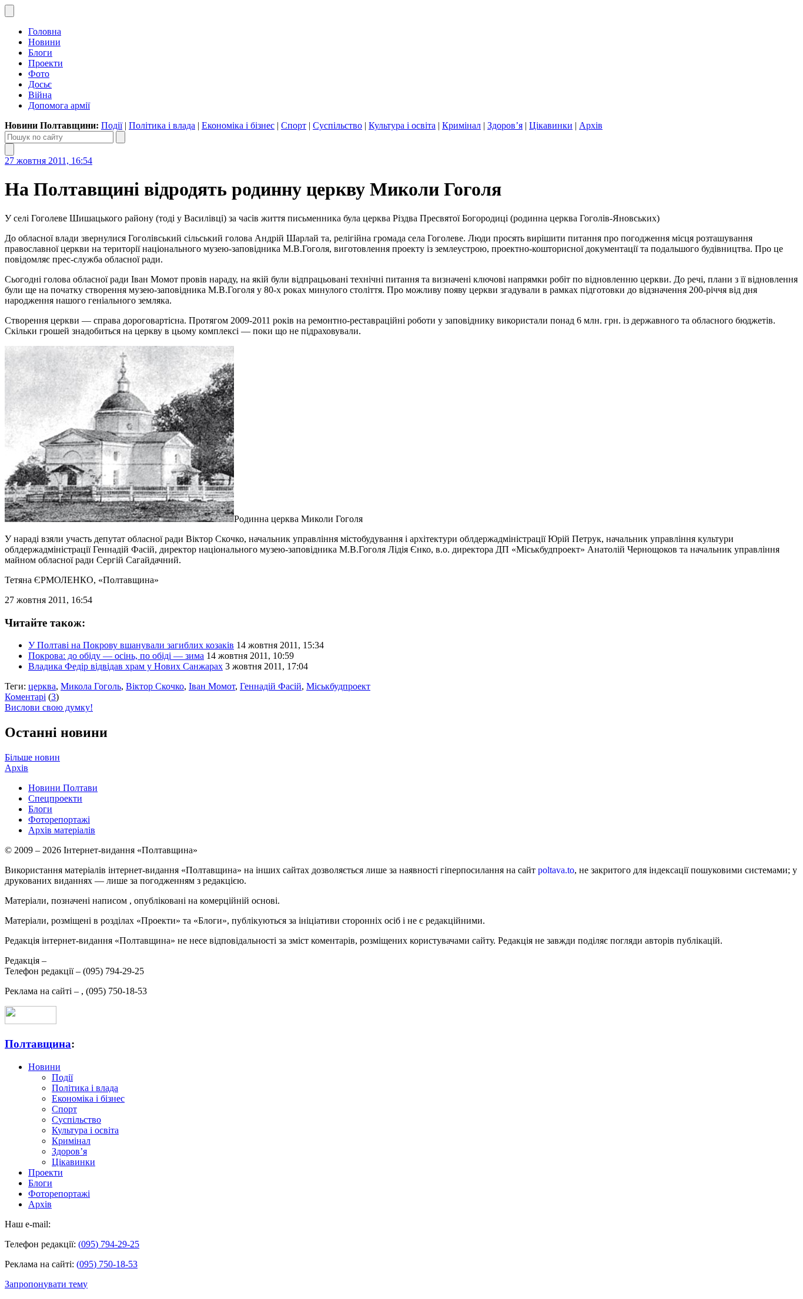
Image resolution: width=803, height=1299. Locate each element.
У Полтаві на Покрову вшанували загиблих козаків (131, 645)
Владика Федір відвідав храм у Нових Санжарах (125, 666)
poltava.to (556, 870)
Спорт (293, 125)
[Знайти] (120, 137)
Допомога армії (59, 105)
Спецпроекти (55, 798)
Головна (44, 31)
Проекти (45, 63)
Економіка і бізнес (238, 125)
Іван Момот (212, 686)
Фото (38, 74)
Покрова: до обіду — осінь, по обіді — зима (116, 656)
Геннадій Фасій (271, 686)
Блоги (40, 53)
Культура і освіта (402, 125)
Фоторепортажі (59, 820)
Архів (591, 125)
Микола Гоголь (91, 686)
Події (111, 125)
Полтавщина (38, 1044)
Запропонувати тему (46, 1284)
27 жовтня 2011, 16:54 (48, 161)
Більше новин (32, 757)
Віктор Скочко (155, 686)
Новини (44, 42)
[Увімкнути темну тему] (9, 11)
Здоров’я (505, 125)
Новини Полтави (63, 788)
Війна (40, 95)
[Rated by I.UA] (30, 1021)
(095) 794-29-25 (108, 1244)
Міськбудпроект (338, 686)
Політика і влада (162, 125)
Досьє (40, 84)
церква (42, 686)
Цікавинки (551, 125)
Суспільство (337, 125)
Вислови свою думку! (49, 707)
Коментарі (25, 697)
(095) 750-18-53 (107, 1264)
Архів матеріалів (61, 830)
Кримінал (461, 125)
